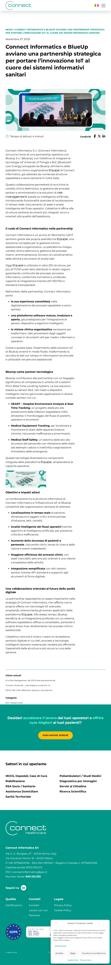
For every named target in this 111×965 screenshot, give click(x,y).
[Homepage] (18, 5)
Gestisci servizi (60, 946)
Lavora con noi (38, 910)
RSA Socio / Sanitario (20, 786)
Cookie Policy (73, 960)
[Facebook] (95, 137)
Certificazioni (14, 905)
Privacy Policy (86, 960)
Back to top (12, 952)
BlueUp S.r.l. (13, 158)
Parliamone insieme (55, 735)
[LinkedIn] (103, 137)
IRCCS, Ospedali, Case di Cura (26, 776)
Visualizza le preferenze (93, 953)
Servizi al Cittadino (73, 786)
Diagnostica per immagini (78, 781)
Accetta (59, 953)
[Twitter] (99, 137)
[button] (97, 5)
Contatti (34, 905)
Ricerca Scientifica (73, 791)
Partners (34, 915)
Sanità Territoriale (18, 796)
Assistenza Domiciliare (22, 791)
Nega (73, 953)
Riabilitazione (15, 781)
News (9, 29)
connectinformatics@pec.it (29, 872)
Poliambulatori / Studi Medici (80, 776)
